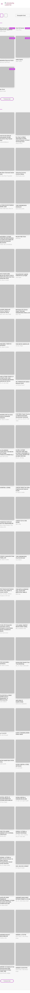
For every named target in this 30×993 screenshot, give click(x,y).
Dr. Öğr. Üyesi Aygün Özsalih (22, 800)
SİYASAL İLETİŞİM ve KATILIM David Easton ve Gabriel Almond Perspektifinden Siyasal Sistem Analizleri (6, 860)
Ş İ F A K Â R (3, 733)
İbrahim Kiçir (3, 836)
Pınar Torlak (8, 314)
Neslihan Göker (3, 938)
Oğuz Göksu (18, 524)
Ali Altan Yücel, (3, 176)
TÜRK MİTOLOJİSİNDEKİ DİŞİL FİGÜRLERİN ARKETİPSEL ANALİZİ (22, 591)
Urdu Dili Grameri (20, 28)
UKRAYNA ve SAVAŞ (5, 487)
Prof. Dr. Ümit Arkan (20, 836)
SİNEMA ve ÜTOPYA (21, 934)
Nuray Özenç (18, 30)
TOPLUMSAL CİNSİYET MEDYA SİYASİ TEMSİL (22, 626)
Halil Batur (18, 238)
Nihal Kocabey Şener (20, 176)
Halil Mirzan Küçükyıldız (21, 703)
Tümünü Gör (7, 99)
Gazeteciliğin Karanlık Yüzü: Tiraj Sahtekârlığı (23, 663)
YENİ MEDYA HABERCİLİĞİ (22, 344)
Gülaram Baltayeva (4, 142)
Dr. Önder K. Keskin (4, 280)
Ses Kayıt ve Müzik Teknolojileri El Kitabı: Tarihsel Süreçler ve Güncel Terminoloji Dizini (22, 139)
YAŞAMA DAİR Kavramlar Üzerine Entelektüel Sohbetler (6, 416)
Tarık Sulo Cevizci (4, 456)
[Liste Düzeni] (6, 15)
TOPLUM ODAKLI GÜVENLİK (4, 663)
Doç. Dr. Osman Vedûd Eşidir (22, 665)
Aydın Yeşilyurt (3, 701)
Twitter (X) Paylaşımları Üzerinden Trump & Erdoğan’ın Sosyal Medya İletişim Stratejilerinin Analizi (6, 628)
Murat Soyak (3, 91)
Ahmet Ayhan (19, 61)
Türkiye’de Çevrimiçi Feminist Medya (21, 173)
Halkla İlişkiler (19, 59)
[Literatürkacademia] (10, 4)
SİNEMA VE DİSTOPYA (21, 967)
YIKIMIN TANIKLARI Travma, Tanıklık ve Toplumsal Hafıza (5, 311)
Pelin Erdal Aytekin (20, 208)
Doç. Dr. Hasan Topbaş (5, 865)
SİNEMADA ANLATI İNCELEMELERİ (5, 935)
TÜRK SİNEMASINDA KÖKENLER (21, 206)
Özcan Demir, (19, 969)
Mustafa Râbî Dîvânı (21, 236)
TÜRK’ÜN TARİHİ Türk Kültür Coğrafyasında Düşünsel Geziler (23, 489)
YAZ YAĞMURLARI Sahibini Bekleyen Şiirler (22, 382)
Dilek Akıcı (18, 594)
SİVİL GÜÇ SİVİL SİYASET (22, 866)
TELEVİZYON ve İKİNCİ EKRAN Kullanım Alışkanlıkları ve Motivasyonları (6, 698)
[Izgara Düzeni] (1, 15)
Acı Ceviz (2, 89)
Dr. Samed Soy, (19, 419)
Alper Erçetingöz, (4, 593)
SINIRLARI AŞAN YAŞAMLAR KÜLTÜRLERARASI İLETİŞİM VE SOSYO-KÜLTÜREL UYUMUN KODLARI (7, 900)
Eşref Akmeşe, (19, 936)
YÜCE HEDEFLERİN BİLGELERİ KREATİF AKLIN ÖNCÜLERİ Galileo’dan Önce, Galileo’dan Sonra (7, 276)
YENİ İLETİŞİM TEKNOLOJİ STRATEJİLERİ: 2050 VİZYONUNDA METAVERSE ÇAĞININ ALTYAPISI (7, 379)
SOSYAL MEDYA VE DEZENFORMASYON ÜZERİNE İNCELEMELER (6, 799)
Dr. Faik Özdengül (4, 735)
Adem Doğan (18, 277)
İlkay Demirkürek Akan (21, 628)
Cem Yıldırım (19, 559)
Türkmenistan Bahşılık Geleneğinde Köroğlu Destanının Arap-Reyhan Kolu (6, 138)
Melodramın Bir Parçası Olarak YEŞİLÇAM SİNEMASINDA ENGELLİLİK (23, 311)
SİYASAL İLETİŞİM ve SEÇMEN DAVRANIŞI (21, 832)
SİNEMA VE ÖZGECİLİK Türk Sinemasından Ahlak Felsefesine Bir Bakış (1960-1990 (7, 969)
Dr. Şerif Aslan (19, 768)
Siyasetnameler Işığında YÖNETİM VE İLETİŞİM (22, 274)
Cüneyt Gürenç (19, 143)
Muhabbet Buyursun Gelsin (7, 60)
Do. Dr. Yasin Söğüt (4, 383)
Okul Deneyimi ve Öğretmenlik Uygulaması (6, 28)
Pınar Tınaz (18, 314)
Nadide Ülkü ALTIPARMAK (6, 244)
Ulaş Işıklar (9, 176)
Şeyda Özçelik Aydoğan (5, 973)
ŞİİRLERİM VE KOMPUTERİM (19, 701)
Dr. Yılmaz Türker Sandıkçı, (22, 834)
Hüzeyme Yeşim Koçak (5, 62)
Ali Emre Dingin (19, 345)
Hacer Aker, (3, 314)
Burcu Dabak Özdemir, (5, 525)
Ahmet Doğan (3, 31)
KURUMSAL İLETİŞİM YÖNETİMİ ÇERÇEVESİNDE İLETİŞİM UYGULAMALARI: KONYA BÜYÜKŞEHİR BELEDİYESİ (7, 239)
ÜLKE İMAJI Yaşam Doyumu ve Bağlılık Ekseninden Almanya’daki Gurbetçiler (23, 415)
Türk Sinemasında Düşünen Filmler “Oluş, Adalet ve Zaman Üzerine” (7, 590)
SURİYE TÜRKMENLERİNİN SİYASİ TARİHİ (22, 733)
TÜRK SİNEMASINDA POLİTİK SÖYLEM (21, 557)
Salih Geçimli (3, 764)
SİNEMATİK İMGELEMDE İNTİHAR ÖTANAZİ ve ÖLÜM (23, 898)
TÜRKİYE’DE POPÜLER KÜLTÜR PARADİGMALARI (6, 522)
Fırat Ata (11, 208)
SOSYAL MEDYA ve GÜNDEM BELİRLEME (21, 798)
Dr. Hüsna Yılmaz (4, 905)
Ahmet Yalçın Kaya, (4, 208)
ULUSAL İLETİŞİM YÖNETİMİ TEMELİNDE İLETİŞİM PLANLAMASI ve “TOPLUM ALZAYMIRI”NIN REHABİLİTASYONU (22, 453)
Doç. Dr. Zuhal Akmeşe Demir (22, 901)
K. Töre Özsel (7, 595)
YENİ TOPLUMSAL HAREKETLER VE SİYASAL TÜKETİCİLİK (6, 833)
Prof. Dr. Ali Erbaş (20, 458)
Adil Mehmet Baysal (20, 385)
